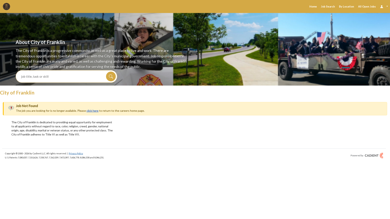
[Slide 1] (338, 67)
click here (93, 110)
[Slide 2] (343, 67)
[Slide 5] (363, 67)
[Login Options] (384, 6)
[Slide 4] (358, 67)
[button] (111, 76)
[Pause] (382, 68)
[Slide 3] (351, 67)
